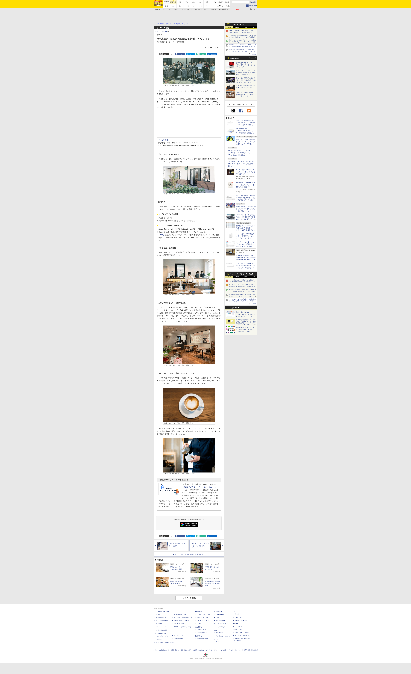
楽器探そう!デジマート (204, 617)
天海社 (237, 614)
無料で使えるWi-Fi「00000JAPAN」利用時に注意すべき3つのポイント (245, 314)
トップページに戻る (189, 598)
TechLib (218, 642)
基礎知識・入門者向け (201, 9)
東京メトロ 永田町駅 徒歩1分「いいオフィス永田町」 (200, 546)
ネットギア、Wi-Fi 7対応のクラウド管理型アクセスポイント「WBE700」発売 (246, 236)
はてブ (192, 54)
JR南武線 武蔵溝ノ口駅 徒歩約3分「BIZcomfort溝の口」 (212, 583)
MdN (215, 630)
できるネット (159, 639)
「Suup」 (161, 235)
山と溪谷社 (198, 627)
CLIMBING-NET (202, 633)
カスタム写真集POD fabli (242, 635)
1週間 (245, 27)
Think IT (158, 614)
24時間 (237, 27)
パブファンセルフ (240, 626)
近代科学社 (198, 636)
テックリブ (217, 639)
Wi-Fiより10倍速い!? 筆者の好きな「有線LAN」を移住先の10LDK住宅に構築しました (246, 258)
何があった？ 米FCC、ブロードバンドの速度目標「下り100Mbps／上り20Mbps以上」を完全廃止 (241, 153)
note (203, 54)
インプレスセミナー (179, 624)
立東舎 (199, 624)
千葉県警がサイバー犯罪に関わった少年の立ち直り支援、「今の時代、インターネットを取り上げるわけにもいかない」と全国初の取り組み (246, 211)
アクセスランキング (237, 24)
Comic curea (238, 617)
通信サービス (167, 9)
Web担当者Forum (161, 617)
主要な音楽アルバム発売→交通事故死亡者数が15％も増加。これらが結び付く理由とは (241, 164)
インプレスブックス (179, 635)
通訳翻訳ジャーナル (222, 620)
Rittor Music (199, 611)
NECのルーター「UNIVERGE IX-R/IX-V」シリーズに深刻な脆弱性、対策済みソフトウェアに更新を (242, 46)
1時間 (229, 27)
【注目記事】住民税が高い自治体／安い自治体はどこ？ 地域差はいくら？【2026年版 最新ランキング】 (242, 37)
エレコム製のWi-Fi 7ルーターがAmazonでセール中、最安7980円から (245, 172)
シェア (181, 54)
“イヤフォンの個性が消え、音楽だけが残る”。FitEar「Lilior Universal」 (245, 95)
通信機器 (157, 9)
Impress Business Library (181, 620)
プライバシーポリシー (212, 650)
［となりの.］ (163, 140)
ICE (234, 611)
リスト (172, 54)
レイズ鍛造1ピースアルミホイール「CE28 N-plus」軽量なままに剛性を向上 (245, 72)
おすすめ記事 (234, 308)
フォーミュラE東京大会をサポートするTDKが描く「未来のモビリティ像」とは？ (246, 80)
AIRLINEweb (220, 614)
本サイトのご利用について (161, 650)
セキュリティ (177, 9)
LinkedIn (213, 54)
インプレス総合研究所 (162, 620)
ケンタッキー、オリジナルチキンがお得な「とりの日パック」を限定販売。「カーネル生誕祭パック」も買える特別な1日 (242, 286)
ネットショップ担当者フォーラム (183, 617)
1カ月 (253, 27)
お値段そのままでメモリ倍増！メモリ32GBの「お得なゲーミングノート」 (245, 65)
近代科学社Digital (202, 638)
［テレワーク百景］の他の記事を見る (188, 554)
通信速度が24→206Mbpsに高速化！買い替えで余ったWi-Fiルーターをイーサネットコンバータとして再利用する (243, 296)
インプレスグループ (234, 650)
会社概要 (223, 650)
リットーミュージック (203, 614)
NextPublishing (178, 638)
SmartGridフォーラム (180, 614)
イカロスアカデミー (222, 627)
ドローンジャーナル (161, 627)
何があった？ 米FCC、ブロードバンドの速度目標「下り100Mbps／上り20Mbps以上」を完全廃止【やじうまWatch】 (243, 41)
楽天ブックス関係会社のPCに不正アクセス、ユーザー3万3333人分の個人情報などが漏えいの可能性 (243, 51)
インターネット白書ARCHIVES (165, 642)
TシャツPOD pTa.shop (242, 632)
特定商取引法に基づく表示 (250, 650)
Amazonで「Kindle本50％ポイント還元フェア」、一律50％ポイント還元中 (245, 185)
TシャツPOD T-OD (203, 620)
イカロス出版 (218, 611)
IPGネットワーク (238, 629)
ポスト (166, 54)
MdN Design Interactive (223, 636)
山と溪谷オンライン (203, 629)
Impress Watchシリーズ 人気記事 (242, 274)
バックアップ (188, 9)
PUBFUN (235, 624)
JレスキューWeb (221, 624)
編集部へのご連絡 (199, 650)
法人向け (213, 9)
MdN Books (219, 633)
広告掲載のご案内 (186, 650)
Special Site (234, 58)
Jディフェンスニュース (223, 617)
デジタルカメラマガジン (163, 636)
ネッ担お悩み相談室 (161, 630)
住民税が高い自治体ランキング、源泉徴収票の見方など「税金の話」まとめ (246, 329)
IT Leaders (159, 624)
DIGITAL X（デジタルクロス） (182, 627)
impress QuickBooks (241, 620)
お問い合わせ (175, 650)
